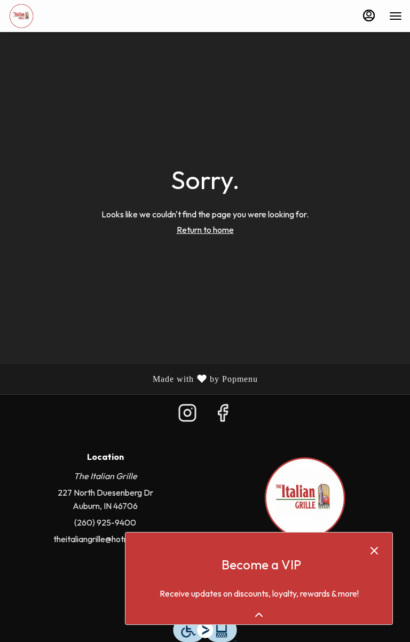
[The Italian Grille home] (56, 16)
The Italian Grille (305, 497)
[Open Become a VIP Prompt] (259, 614)
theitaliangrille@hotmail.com (105, 539)
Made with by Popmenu (133, 379)
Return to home (205, 229)
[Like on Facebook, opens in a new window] (222, 415)
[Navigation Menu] (395, 16)
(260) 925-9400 (105, 522)
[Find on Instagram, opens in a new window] (187, 415)
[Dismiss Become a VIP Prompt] (374, 550)
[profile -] (368, 15)
